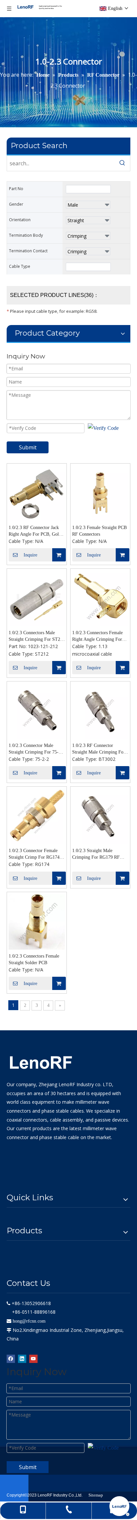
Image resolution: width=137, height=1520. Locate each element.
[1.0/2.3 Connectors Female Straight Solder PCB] (37, 921)
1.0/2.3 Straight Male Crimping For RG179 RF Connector (96, 854)
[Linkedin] (22, 1358)
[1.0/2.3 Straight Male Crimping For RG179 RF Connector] (100, 815)
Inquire (30, 555)
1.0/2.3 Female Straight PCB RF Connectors (99, 531)
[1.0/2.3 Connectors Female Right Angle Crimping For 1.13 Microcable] (100, 597)
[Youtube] (33, 1358)
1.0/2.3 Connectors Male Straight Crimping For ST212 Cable (37, 636)
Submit (28, 447)
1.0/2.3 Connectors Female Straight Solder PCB (34, 959)
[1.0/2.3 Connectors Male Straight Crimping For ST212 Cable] (37, 597)
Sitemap (95, 1495)
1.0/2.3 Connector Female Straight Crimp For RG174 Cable (34, 854)
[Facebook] (11, 1358)
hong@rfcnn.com (29, 1321)
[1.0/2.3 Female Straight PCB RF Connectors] (100, 492)
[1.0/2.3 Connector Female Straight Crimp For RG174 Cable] (37, 815)
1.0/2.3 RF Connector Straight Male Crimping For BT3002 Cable (98, 749)
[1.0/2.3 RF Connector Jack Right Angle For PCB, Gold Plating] (37, 492)
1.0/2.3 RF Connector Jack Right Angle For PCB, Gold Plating (35, 531)
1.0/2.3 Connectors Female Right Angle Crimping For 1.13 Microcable (97, 636)
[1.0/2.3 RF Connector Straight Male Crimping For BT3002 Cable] (100, 710)
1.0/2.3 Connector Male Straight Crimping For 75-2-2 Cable (37, 749)
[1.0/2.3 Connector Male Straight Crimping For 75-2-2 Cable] (37, 710)
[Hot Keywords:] (122, 163)
